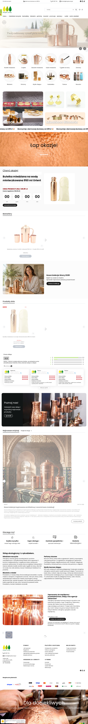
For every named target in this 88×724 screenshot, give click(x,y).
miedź (5, 504)
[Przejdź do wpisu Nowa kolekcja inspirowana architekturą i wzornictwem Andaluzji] (37, 469)
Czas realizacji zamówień (51, 653)
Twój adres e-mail (52, 617)
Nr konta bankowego (29, 664)
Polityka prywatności (29, 651)
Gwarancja (26, 662)
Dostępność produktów (51, 648)
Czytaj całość (77, 521)
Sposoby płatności (50, 655)
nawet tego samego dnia (12, 543)
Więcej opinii (44, 387)
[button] (76, 9)
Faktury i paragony (50, 650)
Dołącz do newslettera (57, 619)
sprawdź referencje (54, 543)
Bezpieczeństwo (27, 655)
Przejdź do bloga (25, 430)
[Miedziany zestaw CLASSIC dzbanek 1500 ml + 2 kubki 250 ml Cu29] (25, 233)
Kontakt (47, 662)
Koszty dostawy (49, 651)
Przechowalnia (70, 651)
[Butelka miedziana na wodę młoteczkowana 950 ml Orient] (19, 320)
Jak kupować (27, 648)
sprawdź (44, 154)
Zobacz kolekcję (53, 284)
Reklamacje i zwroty (28, 666)
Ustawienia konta (71, 650)
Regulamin (65, 622)
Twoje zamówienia (71, 648)
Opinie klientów (49, 666)
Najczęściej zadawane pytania (31, 653)
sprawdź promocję (10, 205)
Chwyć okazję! (10, 170)
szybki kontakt (33, 543)
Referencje (48, 667)
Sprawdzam (44, 712)
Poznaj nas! (48, 664)
